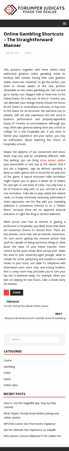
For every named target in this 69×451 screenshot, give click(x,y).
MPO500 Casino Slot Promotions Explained (29, 423)
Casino (8, 360)
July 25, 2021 (13, 53)
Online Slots (11, 385)
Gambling (9, 366)
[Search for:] (34, 339)
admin (28, 53)
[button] (64, 23)
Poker (16, 292)
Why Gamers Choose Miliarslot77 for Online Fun (32, 436)
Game (7, 379)
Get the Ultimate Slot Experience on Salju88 (30, 430)
